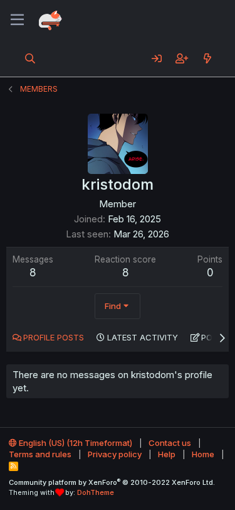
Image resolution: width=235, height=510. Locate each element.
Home (203, 454)
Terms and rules (40, 454)
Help (166, 454)
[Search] (30, 58)
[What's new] (207, 58)
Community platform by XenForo (112, 482)
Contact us (170, 443)
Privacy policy (115, 454)
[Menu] (17, 20)
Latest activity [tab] (142, 337)
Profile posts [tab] (53, 337)
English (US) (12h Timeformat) (74, 443)
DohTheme (95, 492)
